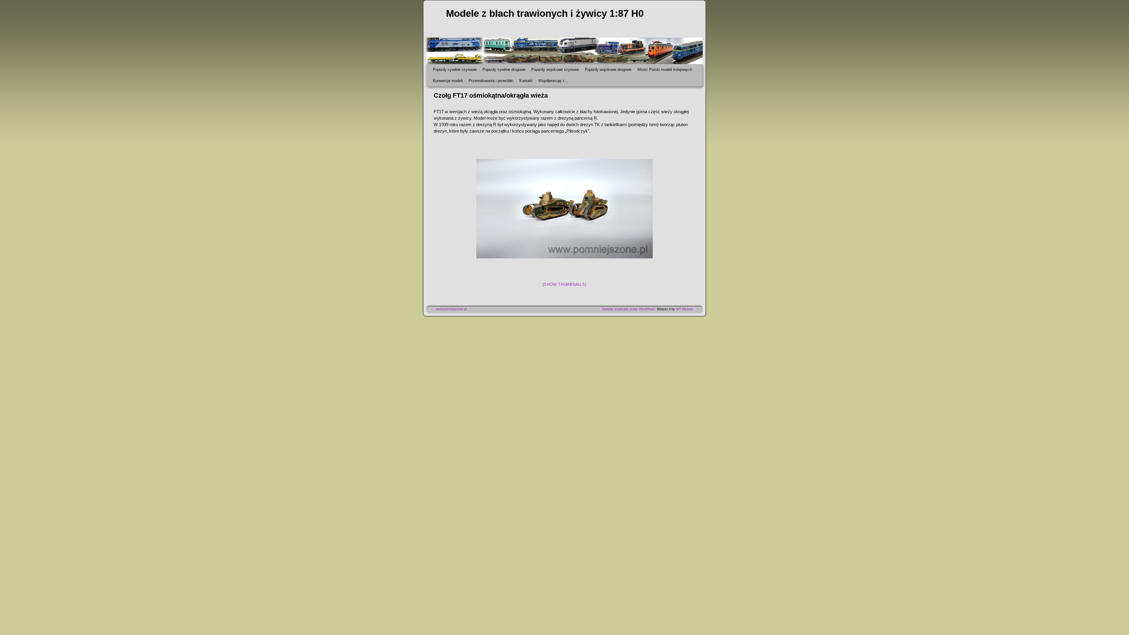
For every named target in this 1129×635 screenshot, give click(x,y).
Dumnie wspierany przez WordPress (628, 309)
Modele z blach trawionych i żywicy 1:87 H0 (545, 13)
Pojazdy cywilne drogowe (503, 69)
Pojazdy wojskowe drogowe (608, 69)
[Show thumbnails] (565, 284)
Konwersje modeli (448, 80)
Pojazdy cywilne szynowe (455, 69)
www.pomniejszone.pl (451, 309)
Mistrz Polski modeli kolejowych (664, 69)
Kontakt (525, 80)
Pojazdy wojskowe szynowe (555, 69)
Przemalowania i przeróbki (491, 80)
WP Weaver (684, 309)
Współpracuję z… (553, 80)
